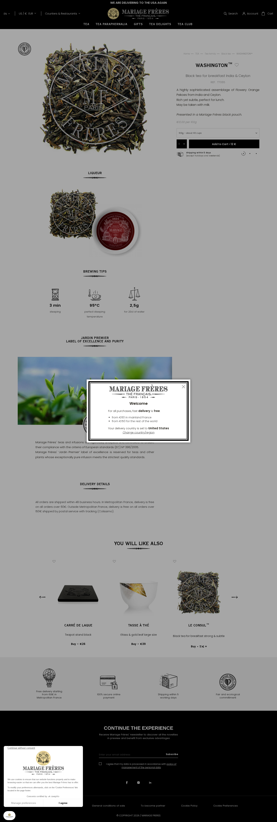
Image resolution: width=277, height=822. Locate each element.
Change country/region (139, 432)
